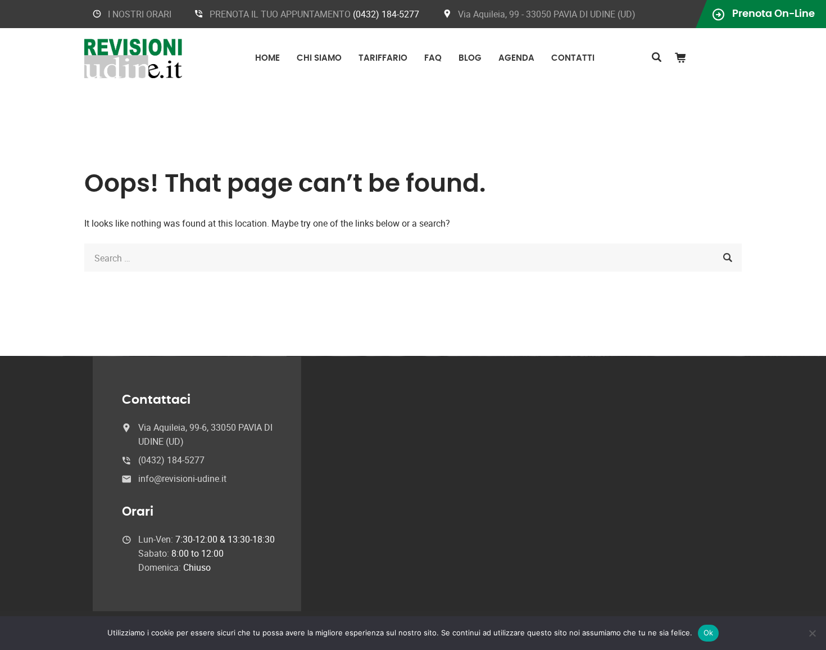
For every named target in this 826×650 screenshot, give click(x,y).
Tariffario (382, 58)
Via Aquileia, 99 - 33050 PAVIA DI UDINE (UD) (547, 14)
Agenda (516, 58)
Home (267, 58)
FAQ (433, 58)
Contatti (572, 58)
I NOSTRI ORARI (139, 14)
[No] (812, 633)
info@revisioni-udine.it (182, 478)
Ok (709, 632)
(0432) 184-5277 (386, 14)
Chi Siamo (319, 58)
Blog (470, 58)
